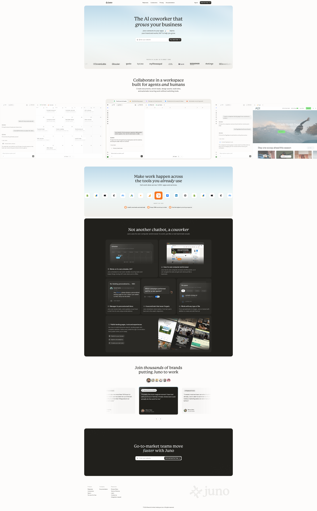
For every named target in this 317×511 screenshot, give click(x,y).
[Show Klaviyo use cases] (87, 195)
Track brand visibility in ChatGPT (132, 207)
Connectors (154, 2)
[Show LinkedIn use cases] (158, 195)
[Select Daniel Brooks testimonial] (164, 380)
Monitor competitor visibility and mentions (184, 207)
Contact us (114, 495)
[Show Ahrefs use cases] (122, 195)
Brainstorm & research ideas (175, 101)
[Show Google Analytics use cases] (131, 195)
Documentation (170, 2)
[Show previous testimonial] (156, 419)
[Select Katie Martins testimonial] (168, 380)
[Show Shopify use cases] (176, 195)
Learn (112, 493)
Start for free (204, 2)
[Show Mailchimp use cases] (96, 195)
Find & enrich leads (121, 101)
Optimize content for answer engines (156, 207)
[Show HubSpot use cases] (140, 195)
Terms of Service (115, 491)
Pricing (162, 2)
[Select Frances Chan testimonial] (156, 380)
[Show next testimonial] (160, 419)
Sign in (196, 2)
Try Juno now (174, 40)
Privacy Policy (114, 489)
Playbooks (145, 2)
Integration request (116, 497)
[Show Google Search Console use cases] (185, 195)
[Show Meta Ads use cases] (105, 195)
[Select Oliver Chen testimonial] (148, 380)
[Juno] (109, 3)
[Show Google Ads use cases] (114, 195)
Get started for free (171, 458)
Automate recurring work (196, 101)
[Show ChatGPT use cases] (167, 195)
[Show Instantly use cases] (149, 195)
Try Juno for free (92, 495)
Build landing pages (137, 101)
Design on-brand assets (155, 101)
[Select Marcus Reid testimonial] (153, 380)
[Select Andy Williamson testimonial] (160, 380)
